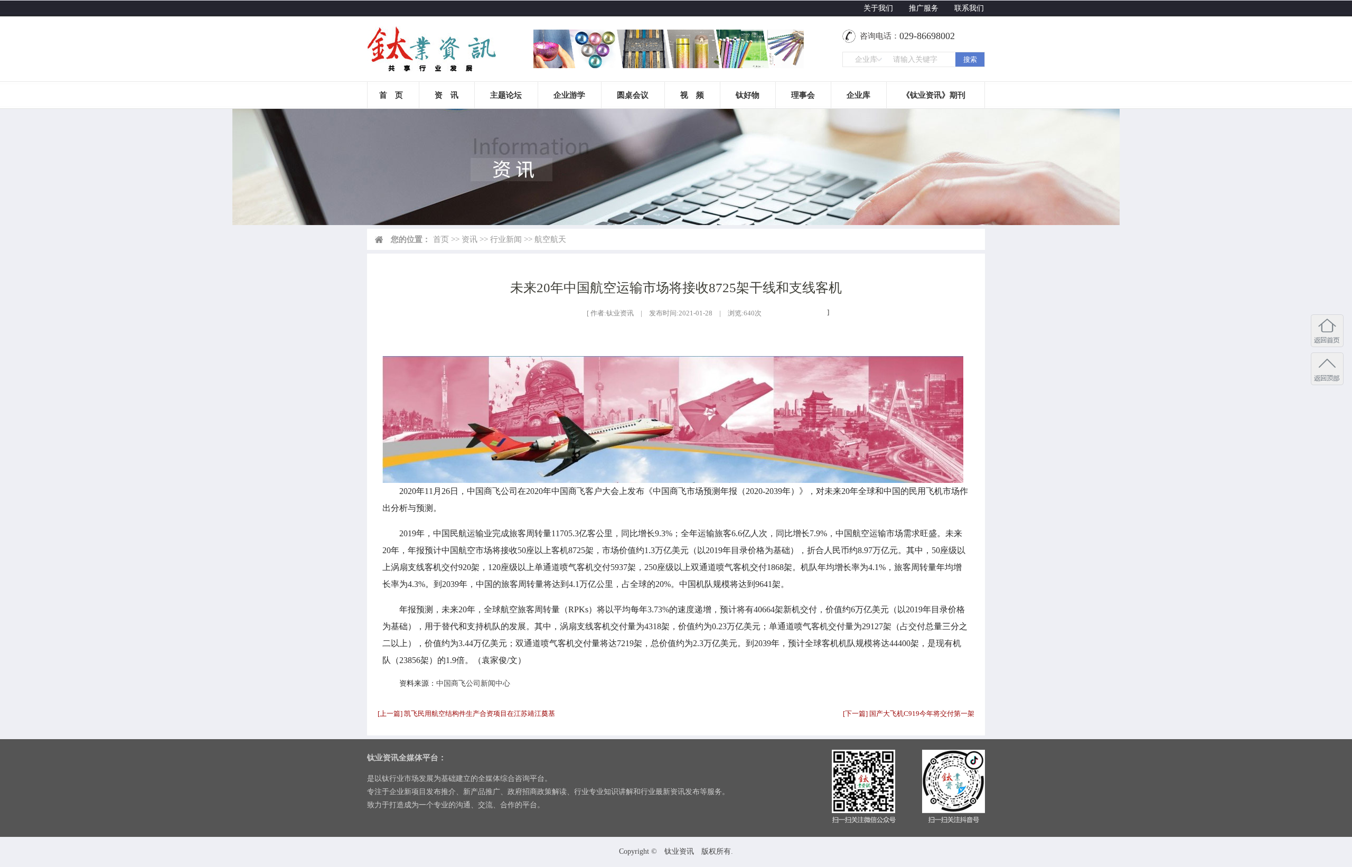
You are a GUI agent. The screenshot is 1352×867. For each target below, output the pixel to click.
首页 (441, 239)
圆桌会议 (633, 95)
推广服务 (923, 8)
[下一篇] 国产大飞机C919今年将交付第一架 (908, 713)
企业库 (858, 95)
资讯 (469, 239)
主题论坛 (506, 95)
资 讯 (446, 95)
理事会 (803, 95)
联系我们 (969, 8)
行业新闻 (506, 239)
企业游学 (569, 95)
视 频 (692, 95)
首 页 (391, 95)
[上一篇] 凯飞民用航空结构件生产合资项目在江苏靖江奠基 (466, 713)
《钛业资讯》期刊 (933, 95)
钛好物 (747, 95)
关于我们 (878, 8)
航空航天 (550, 239)
